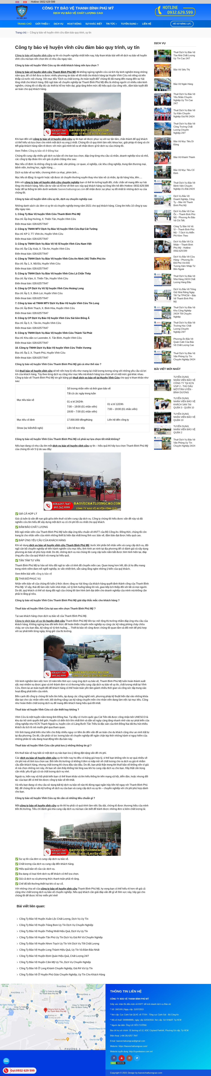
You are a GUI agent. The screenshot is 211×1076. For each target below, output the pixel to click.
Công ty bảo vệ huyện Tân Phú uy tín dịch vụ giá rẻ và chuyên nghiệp (61, 937)
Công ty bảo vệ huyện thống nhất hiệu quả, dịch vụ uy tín (53, 931)
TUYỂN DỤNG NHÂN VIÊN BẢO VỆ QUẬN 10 (184, 417)
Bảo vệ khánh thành (184, 157)
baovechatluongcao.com (71, 189)
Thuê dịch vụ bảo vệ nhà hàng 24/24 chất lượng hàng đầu (184, 279)
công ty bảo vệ (44, 573)
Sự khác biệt (93, 23)
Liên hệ (146, 23)
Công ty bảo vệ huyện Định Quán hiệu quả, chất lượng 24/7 (54, 956)
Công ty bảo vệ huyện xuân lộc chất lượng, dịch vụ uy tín (53, 919)
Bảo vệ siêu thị (181, 69)
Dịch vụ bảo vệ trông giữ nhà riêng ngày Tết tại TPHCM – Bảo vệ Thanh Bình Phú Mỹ (184, 295)
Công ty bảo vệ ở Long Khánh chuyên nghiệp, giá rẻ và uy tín (56, 968)
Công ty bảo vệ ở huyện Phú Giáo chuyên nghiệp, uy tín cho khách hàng (62, 974)
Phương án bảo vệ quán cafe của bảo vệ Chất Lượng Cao (183, 342)
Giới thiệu (41, 23)
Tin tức (110, 23)
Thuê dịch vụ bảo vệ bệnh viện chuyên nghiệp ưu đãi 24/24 (184, 185)
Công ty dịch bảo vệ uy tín (30, 621)
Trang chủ (24, 23)
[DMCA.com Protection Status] (118, 1063)
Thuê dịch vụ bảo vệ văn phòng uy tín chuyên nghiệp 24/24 (184, 356)
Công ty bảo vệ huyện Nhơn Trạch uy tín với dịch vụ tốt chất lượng (59, 943)
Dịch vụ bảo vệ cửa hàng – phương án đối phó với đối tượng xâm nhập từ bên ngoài (184, 262)
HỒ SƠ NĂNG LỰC (182, 24)
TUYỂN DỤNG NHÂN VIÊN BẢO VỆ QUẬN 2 (184, 429)
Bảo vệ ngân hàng (183, 84)
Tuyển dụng (128, 23)
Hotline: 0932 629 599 (43, 1)
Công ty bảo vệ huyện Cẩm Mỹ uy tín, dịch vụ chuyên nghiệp (55, 962)
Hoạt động (74, 23)
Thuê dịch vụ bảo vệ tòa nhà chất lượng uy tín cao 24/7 (184, 55)
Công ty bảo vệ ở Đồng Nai (43, 150)
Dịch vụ (58, 23)
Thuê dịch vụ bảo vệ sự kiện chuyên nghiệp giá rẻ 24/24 (184, 113)
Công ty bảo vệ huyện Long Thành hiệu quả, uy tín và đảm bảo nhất (59, 949)
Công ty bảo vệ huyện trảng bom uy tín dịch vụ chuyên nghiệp (56, 925)
